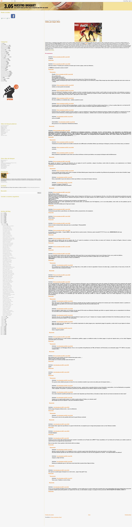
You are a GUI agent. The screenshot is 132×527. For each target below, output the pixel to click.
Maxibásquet (3, 66)
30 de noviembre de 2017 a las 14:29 (61, 274)
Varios (2, 79)
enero (4, 325)
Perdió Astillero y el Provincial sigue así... (9, 258)
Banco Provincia (4, 126)
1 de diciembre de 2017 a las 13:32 (61, 424)
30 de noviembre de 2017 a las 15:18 (65, 98)
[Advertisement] (70, 16)
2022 (3, 217)
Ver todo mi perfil (4, 182)
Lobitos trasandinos (6, 309)
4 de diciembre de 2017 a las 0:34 (64, 449)
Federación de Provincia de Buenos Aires (8, 162)
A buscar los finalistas (6, 283)
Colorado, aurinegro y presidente (8, 225)
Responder (51, 60)
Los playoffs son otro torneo (7, 278)
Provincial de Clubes (5, 71)
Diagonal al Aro (4, 127)
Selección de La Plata (5, 73)
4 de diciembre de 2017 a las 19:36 (65, 392)
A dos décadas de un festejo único (8, 274)
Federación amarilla (6, 256)
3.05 (9, 173)
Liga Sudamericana (4, 65)
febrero (4, 324)
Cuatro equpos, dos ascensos (8, 275)
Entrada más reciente (49, 514)
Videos (2, 80)
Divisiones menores (4, 50)
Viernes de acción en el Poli (7, 270)
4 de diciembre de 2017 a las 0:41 (64, 456)
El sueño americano (6, 298)
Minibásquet (3, 67)
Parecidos (3, 68)
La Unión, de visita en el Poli (7, 282)
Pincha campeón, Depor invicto (8, 281)
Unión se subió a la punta (7, 305)
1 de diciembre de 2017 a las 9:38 (61, 365)
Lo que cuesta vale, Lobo (7, 279)
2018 (3, 221)
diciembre (4, 223)
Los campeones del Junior (7, 254)
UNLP (2, 134)
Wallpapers (3, 81)
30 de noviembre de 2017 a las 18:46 (61, 336)
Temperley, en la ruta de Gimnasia (8, 292)
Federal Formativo (4, 55)
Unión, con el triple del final (7, 285)
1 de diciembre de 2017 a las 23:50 (65, 265)
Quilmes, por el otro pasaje (7, 280)
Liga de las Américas (5, 60)
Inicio (89, 514)
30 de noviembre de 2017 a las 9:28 (61, 56)
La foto (2, 57)
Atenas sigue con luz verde (7, 286)
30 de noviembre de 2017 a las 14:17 (61, 238)
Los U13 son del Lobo (6, 252)
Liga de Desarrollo (4, 59)
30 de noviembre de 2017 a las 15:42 (65, 110)
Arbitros (2, 44)
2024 (3, 215)
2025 (3, 214)
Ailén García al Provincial (7, 264)
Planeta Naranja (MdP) (5, 165)
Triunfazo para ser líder (7, 265)
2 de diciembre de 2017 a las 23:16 (67, 121)
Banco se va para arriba (7, 295)
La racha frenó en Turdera (7, 288)
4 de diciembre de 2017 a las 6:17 (64, 478)
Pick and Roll (3, 164)
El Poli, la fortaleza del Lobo (7, 313)
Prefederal (3, 70)
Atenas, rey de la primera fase (8, 268)
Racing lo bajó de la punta (7, 266)
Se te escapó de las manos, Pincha (9, 267)
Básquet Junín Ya (4, 160)
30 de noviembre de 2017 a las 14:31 (65, 142)
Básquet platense (51, 50)
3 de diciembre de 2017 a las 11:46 (65, 415)
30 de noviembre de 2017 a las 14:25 (61, 246)
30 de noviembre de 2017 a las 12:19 (61, 209)
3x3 (1, 43)
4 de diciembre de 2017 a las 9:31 (61, 487)
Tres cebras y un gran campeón (8, 257)
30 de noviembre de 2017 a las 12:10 (61, 192)
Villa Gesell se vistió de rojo (7, 276)
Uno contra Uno (4, 167)
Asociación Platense (5, 125)
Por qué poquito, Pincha (7, 306)
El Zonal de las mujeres (7, 312)
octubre (4, 316)
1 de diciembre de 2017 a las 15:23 (65, 346)
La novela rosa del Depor (7, 299)
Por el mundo (3, 69)
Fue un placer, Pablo (6, 269)
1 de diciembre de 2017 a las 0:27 (64, 177)
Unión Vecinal (3, 132)
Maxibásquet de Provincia (7, 253)
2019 (3, 220)
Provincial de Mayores (5, 72)
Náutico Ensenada (4, 131)
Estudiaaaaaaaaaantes (6, 293)
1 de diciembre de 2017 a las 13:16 (61, 407)
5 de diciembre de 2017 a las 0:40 (64, 397)
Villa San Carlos (4, 135)
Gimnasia (2, 130)
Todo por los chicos (6, 263)
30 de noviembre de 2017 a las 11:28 (61, 161)
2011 (3, 332)
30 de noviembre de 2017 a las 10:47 (61, 130)
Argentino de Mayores (5, 46)
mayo (4, 321)
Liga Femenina (4, 62)
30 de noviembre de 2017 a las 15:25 (65, 103)
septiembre (5, 317)
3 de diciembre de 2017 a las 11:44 (65, 315)
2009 (3, 334)
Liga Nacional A (4, 63)
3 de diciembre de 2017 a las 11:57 (65, 385)
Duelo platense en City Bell (7, 289)
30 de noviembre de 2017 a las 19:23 (61, 355)
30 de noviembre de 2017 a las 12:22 (61, 216)
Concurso (3, 49)
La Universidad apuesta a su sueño (9, 294)
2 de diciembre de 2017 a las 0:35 (61, 438)
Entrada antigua (128, 514)
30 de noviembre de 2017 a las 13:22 (65, 90)
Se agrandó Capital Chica (7, 287)
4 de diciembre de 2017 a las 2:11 (64, 328)
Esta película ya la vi (6, 249)
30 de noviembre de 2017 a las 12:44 (65, 170)
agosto (4, 318)
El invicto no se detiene (6, 307)
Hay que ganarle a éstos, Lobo (8, 304)
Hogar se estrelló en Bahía (7, 262)
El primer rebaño (5, 296)
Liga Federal (3, 61)
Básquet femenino (4, 47)
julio (3, 319)
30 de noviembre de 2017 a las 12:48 (61, 223)
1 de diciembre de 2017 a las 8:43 (64, 182)
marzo (4, 323)
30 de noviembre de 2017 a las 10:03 (61, 63)
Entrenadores (3, 53)
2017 (3, 222)
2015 (3, 327)
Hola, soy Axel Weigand (7, 302)
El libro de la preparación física (8, 277)
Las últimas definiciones (7, 284)
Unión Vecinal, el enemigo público (8, 297)
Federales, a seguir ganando (7, 310)
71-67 (86, 43)
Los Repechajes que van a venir (8, 291)
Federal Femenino (4, 54)
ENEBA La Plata (4, 128)
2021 (3, 218)
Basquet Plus (3, 161)
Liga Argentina (3, 58)
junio (4, 320)
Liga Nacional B (4, 64)
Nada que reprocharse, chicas (8, 301)
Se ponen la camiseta (6, 308)
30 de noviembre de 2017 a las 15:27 (61, 281)
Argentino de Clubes (5, 45)
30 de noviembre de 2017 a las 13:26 (61, 230)
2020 (3, 219)
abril (4, 322)
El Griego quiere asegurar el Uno (8, 311)
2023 (3, 216)
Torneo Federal (4, 78)
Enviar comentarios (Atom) (56, 517)
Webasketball (3, 168)
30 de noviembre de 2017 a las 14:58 (65, 147)
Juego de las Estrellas (5, 56)
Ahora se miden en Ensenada (8, 290)
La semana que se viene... (7, 303)
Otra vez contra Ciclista (7, 315)
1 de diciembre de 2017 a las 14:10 (65, 116)
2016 (3, 326)
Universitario (3, 133)
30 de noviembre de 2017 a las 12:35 (65, 85)
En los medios (3, 52)
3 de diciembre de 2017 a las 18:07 (65, 321)
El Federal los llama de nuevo (8, 271)
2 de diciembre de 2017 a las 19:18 (65, 380)
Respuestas (53, 72)
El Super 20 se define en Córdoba (8, 273)
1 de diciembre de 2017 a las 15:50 (65, 308)
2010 (3, 333)
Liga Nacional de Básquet (6, 163)
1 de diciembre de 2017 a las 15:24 (61, 431)
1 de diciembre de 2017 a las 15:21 (65, 301)
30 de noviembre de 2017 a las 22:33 (65, 152)
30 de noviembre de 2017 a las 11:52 (64, 74)
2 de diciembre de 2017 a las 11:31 (61, 470)
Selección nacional (4, 75)
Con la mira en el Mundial (7, 250)
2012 (3, 331)
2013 (3, 330)
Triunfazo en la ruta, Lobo (7, 300)
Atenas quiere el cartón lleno (7, 272)
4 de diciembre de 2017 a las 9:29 (64, 461)
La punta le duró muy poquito (7, 255)
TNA (2, 77)
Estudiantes (3, 129)
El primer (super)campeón (7, 261)
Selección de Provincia (5, 74)
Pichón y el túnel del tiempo (7, 314)
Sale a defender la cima (7, 259)
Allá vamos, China (6, 247)
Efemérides (3, 51)
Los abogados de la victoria (7, 260)
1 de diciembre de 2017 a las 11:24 (61, 372)
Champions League (4, 48)
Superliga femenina (4, 76)
